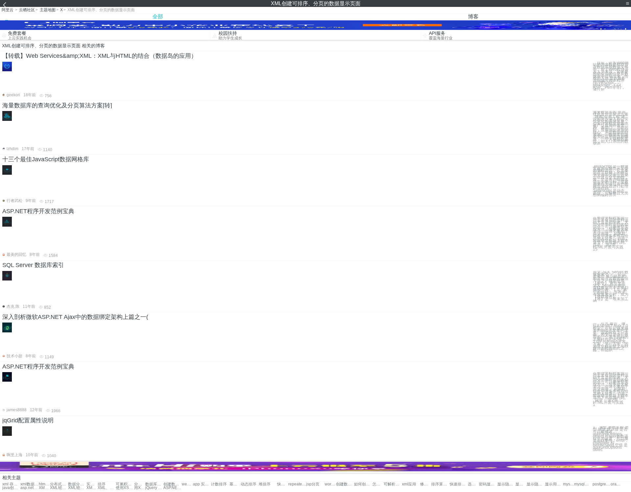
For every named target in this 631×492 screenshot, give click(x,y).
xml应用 (409, 484)
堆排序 (264, 484)
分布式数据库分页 (59, 484)
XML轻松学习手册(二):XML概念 (59, 488)
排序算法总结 (440, 484)
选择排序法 (473, 484)
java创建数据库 (11, 488)
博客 (473, 16)
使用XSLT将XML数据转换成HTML (125, 488)
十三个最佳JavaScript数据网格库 (45, 159)
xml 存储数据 (11, 484)
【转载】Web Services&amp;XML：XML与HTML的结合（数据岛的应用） (99, 56)
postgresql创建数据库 (602, 484)
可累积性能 (125, 484)
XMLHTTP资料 (92, 488)
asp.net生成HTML (29, 488)
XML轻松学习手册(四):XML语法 (77, 488)
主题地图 (48, 10)
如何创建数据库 (363, 484)
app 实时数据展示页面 (202, 484)
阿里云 (7, 10)
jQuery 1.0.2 (154, 488)
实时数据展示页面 (92, 484)
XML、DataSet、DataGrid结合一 (107, 488)
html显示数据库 (44, 484)
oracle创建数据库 (616, 484)
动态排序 (248, 484)
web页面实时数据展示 (187, 484)
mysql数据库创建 (583, 484)
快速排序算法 (459, 484)
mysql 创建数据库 (568, 484)
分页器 (139, 484)
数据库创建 (154, 484)
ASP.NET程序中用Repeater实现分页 (172, 488)
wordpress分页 (330, 484)
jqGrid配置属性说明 (28, 420)
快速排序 (282, 484)
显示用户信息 (520, 484)
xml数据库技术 (29, 484)
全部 (157, 16)
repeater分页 (297, 484)
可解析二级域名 (393, 484)
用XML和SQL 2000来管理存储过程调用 (139, 488)
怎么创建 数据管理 (378, 484)
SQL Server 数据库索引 (33, 265)
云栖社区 (27, 10)
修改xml (425, 484)
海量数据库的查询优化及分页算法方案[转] (57, 105)
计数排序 (219, 484)
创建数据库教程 (345, 484)
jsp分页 (312, 484)
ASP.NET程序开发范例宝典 (38, 211)
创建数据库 (172, 484)
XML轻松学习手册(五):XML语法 (44, 488)
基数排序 (235, 484)
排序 (101, 484)
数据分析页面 (77, 484)
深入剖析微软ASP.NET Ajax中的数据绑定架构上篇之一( (75, 317)
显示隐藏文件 (506, 484)
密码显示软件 (488, 484)
